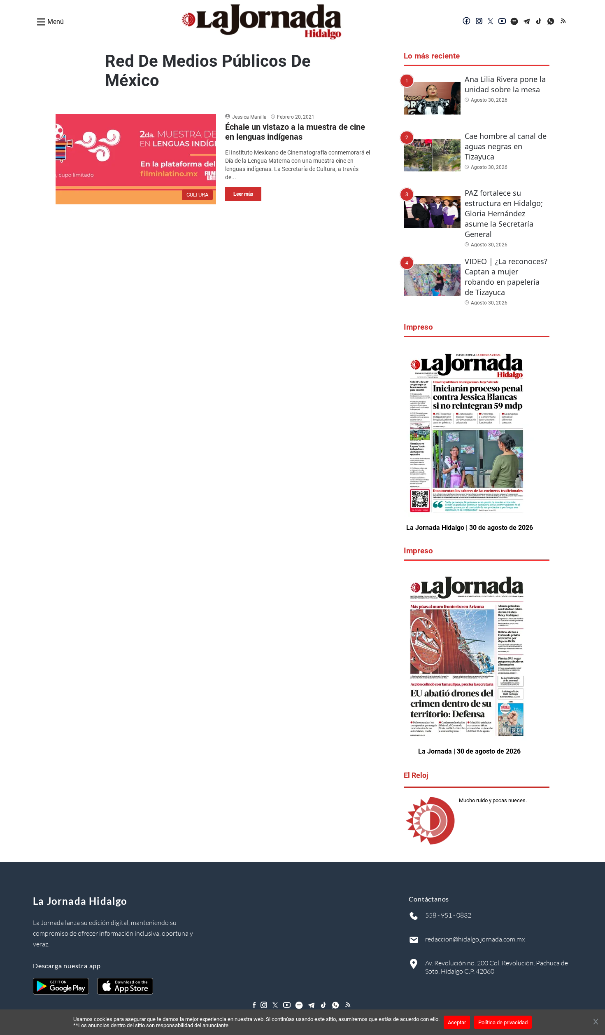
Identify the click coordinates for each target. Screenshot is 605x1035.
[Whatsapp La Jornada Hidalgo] (551, 22)
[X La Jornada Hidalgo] (490, 22)
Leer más (243, 194)
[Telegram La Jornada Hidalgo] (527, 22)
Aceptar (457, 1022)
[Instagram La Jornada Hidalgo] (479, 22)
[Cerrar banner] (596, 1022)
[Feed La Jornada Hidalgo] (564, 22)
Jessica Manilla (249, 117)
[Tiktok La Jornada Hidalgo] (539, 22)
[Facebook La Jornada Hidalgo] (467, 22)
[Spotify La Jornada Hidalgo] (514, 22)
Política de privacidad (503, 1022)
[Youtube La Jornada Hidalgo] (502, 22)
